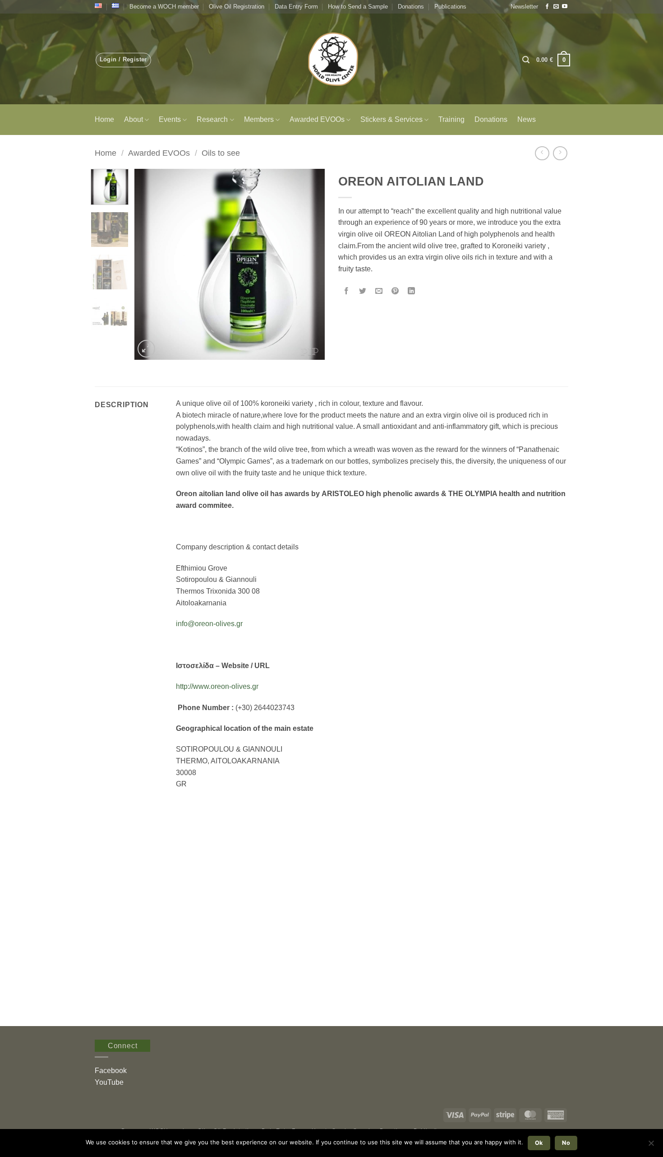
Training (451, 119)
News (526, 119)
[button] (524, 7)
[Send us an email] (556, 7)
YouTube (109, 1082)
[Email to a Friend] (379, 291)
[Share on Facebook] (346, 291)
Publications (450, 6)
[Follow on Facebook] (547, 7)
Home (104, 119)
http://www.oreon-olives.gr (217, 686)
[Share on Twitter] (362, 291)
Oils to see (221, 153)
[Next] (310, 264)
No (566, 1142)
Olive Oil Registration (236, 6)
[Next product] (542, 153)
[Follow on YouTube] (564, 7)
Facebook (111, 1070)
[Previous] (150, 264)
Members (259, 119)
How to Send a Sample (358, 6)
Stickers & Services (391, 119)
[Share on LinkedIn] (411, 291)
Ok (539, 1142)
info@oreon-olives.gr (209, 623)
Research (212, 119)
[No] (650, 1145)
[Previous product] (560, 153)
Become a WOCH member (164, 6)
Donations (411, 6)
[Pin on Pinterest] (395, 291)
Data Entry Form (296, 6)
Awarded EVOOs (317, 119)
